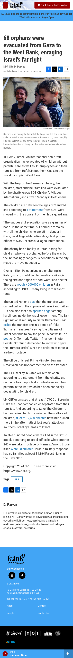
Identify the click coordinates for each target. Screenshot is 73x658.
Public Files (44, 613)
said (32, 301)
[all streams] (68, 653)
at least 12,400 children (31, 418)
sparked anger (42, 311)
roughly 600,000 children (33, 284)
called (7, 325)
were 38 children (22, 449)
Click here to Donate (54, 5)
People (10, 613)
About (10, 606)
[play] (5, 653)
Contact (42, 606)
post (6, 338)
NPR (16, 479)
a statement (34, 210)
